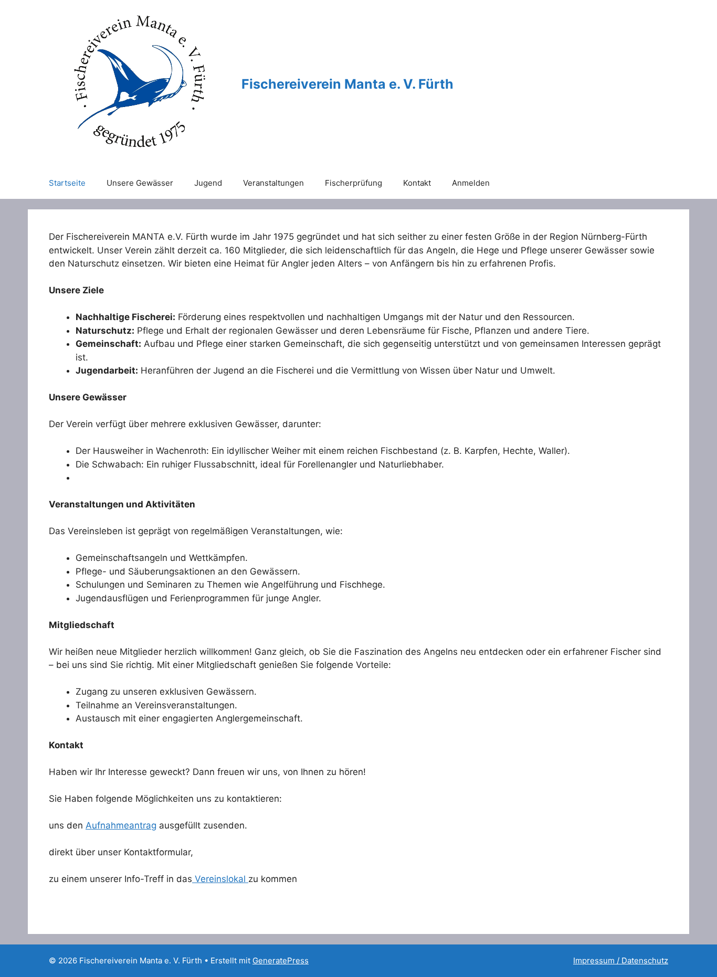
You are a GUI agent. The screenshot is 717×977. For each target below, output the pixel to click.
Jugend (208, 183)
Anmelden (471, 183)
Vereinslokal (220, 879)
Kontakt (417, 183)
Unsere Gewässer (140, 183)
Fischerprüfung (353, 183)
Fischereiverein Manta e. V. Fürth (347, 84)
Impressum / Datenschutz (620, 960)
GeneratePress (280, 960)
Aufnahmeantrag (121, 825)
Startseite (67, 183)
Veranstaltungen (273, 183)
